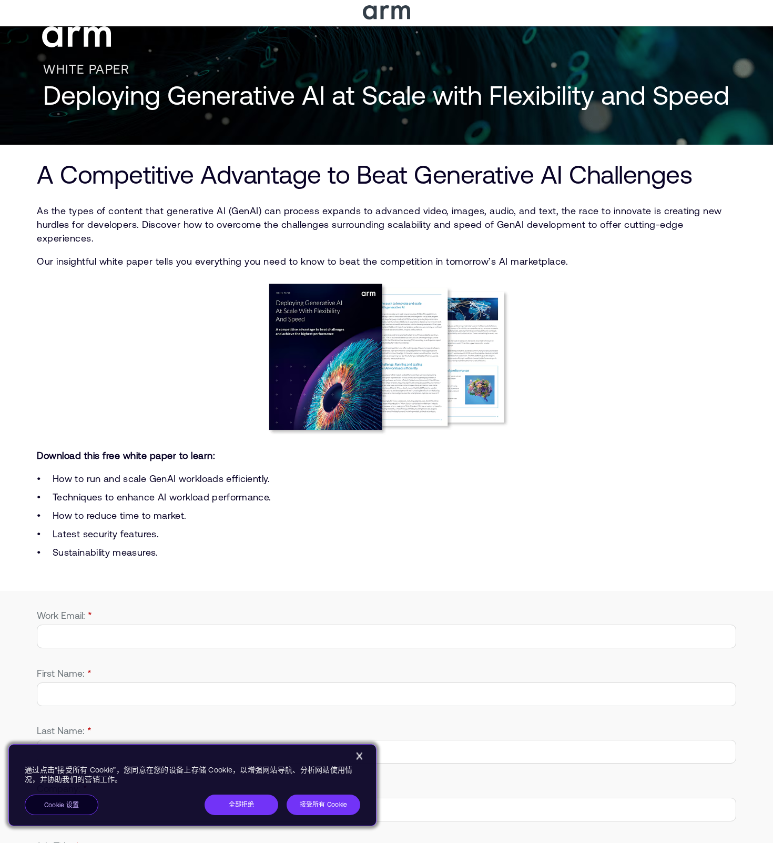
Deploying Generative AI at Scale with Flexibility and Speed (386, 95)
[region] (192, 785)
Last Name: (64, 730)
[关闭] (359, 756)
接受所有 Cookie (324, 804)
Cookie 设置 (61, 805)
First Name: (64, 673)
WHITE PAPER (86, 69)
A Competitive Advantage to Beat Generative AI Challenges (364, 174)
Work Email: (64, 615)
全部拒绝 (242, 804)
